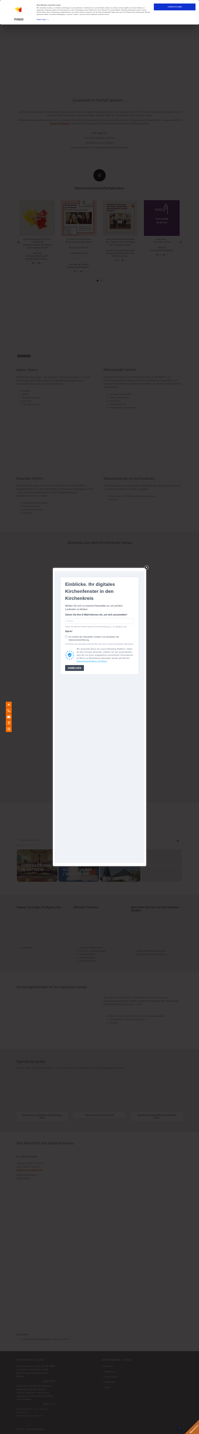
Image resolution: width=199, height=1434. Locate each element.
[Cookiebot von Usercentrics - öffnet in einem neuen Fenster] (19, 19)
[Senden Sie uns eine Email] (11, 717)
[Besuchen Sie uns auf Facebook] (11, 723)
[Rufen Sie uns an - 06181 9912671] (11, 711)
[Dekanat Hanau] (11, 705)
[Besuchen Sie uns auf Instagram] (11, 729)
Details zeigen (41, 19)
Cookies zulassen (175, 7)
